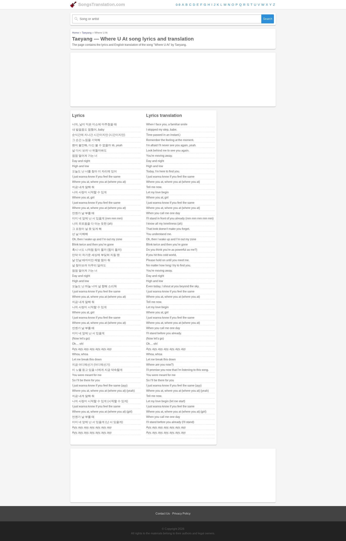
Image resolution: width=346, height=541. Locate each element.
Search (267, 18)
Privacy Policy (181, 513)
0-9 (178, 4)
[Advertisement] (173, 79)
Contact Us (163, 513)
